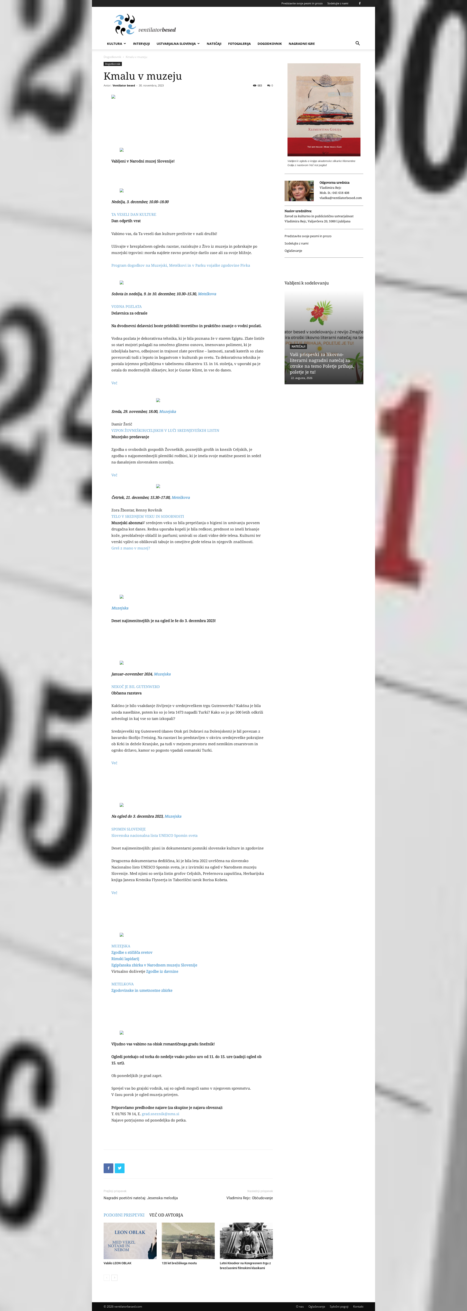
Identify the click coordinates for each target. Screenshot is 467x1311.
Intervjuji (141, 43)
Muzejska (167, 411)
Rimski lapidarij (125, 958)
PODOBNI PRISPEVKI (124, 1215)
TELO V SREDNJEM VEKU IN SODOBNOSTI (147, 516)
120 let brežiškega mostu (179, 1263)
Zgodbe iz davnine (162, 971)
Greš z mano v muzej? (130, 548)
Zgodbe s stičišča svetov (132, 952)
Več (114, 382)
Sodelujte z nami (337, 3)
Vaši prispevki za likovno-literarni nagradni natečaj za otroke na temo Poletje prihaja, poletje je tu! (322, 363)
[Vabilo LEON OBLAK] (130, 1241)
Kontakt (358, 1306)
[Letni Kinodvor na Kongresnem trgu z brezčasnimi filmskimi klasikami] (246, 1241)
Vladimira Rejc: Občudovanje (249, 1198)
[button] (357, 44)
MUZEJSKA (120, 945)
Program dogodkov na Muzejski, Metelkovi (149, 265)
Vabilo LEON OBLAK (117, 1263)
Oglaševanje (293, 251)
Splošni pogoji (339, 1306)
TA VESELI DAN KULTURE (133, 214)
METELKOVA (122, 983)
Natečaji (214, 43)
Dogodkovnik (270, 43)
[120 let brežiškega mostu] (188, 1241)
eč (115, 474)
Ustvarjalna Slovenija (176, 43)
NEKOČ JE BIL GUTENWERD (135, 686)
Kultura (114, 43)
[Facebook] (359, 3)
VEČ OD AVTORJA (166, 1215)
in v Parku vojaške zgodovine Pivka (218, 265)
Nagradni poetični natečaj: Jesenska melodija (141, 1198)
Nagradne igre (302, 43)
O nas (300, 1306)
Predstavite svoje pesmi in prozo (302, 3)
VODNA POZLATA (126, 306)
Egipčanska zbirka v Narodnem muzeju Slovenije (154, 964)
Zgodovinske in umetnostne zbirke (141, 990)
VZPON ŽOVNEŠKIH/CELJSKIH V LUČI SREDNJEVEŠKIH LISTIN (165, 430)
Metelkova (207, 293)
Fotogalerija (239, 43)
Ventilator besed (124, 85)
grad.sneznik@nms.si (160, 1113)
